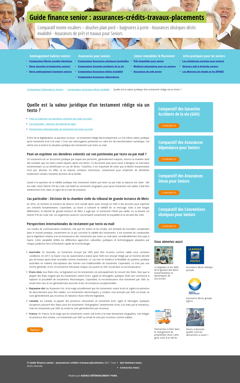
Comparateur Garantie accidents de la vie (101, 66)
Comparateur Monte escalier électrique (50, 61)
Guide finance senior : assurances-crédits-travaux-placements (116, 17)
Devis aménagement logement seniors (50, 71)
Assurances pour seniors (94, 56)
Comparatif (169, 125)
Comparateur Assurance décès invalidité (100, 71)
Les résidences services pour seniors (203, 61)
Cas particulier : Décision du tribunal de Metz (52, 123)
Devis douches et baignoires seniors (49, 66)
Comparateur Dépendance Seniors (45, 89)
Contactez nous (129, 367)
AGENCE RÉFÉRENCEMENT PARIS (99, 375)
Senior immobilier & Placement (154, 56)
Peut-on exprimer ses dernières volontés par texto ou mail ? (61, 118)
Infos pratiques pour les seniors (204, 56)
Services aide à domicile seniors (200, 66)
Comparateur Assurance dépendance (98, 77)
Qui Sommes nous (130, 362)
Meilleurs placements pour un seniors (155, 66)
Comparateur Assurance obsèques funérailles (103, 61)
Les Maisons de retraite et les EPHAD (203, 71)
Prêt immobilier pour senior (149, 61)
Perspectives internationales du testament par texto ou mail (61, 129)
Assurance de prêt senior (148, 71)
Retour (35, 330)
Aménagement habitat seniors (50, 56)
